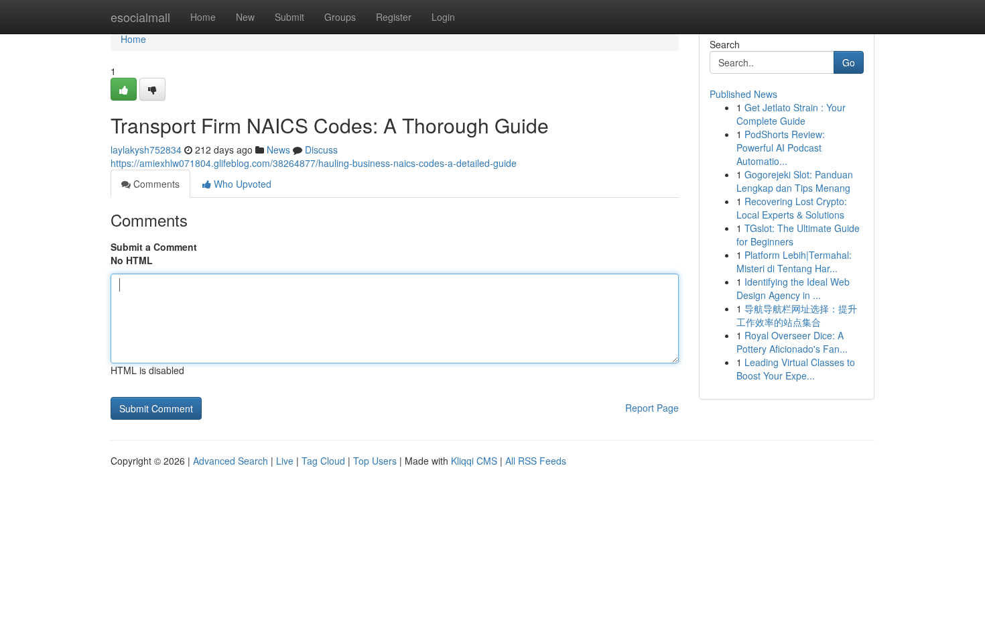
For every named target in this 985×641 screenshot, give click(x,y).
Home (203, 16)
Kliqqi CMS (474, 460)
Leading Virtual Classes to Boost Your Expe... (795, 368)
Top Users (375, 460)
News (278, 149)
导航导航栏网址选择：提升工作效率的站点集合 (796, 315)
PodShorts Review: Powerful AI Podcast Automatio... (780, 147)
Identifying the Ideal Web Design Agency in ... (793, 288)
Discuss (321, 149)
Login (443, 16)
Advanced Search (230, 460)
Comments (155, 183)
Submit (289, 16)
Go (848, 62)
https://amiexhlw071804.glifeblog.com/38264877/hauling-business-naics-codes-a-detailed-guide (314, 163)
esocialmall (140, 16)
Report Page (652, 407)
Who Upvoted (241, 183)
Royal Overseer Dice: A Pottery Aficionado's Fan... (792, 342)
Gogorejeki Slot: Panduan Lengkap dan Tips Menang (794, 181)
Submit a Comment (154, 246)
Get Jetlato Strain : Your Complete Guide (791, 114)
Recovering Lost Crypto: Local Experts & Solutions (791, 207)
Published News (743, 94)
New (245, 16)
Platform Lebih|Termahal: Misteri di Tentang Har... (794, 261)
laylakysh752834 (146, 149)
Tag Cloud (323, 460)
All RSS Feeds (535, 460)
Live (284, 460)
